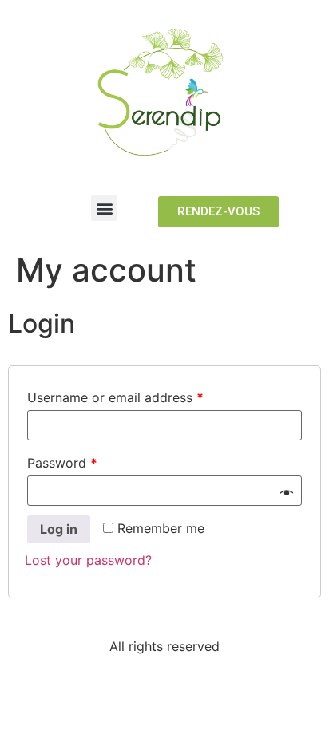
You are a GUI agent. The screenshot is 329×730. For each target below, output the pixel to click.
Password (62, 463)
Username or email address (115, 397)
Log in (58, 529)
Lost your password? (88, 560)
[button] (104, 208)
